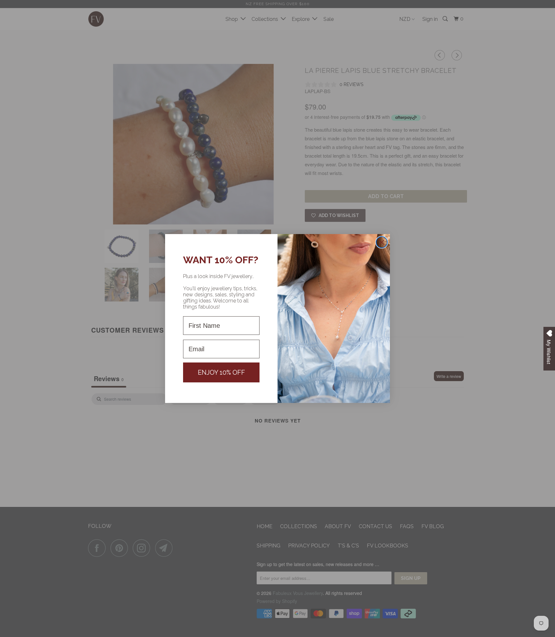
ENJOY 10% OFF (221, 372)
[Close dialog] (381, 242)
